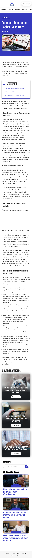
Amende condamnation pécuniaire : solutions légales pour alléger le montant (15, 515)
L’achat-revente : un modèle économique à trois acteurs (14, 88)
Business (6, 17)
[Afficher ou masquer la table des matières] (23, 84)
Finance (16, 508)
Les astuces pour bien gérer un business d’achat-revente (14, 95)
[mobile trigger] (3, 3)
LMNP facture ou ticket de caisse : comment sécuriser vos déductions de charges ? (15, 538)
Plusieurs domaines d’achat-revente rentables (13, 92)
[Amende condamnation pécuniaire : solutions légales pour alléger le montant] (16, 504)
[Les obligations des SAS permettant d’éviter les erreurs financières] (16, 444)
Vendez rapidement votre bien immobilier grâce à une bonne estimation (16, 418)
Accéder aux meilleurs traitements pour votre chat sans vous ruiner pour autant (16, 390)
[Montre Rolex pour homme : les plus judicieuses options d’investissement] (16, 481)
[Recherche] (24, 3)
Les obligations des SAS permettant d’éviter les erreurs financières (16, 448)
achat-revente (7, 119)
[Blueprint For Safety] (11, 3)
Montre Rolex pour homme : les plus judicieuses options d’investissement (16, 492)
